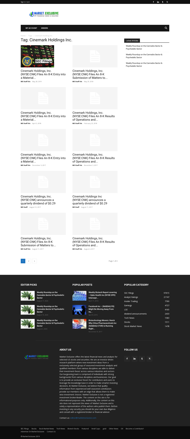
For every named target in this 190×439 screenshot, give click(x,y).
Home (23, 36)
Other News (113, 428)
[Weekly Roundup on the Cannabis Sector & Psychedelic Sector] (28, 296)
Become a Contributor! (135, 428)
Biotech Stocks (73, 428)
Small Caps (95, 428)
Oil (122, 428)
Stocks (33, 428)
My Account (31, 28)
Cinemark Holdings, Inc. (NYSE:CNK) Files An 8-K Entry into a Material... (43, 74)
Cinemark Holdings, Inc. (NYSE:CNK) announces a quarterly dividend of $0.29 (38, 200)
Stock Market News (46, 428)
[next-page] (34, 261)
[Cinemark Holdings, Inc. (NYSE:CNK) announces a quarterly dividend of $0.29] (43, 182)
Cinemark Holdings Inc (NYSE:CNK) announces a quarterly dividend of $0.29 (89, 200)
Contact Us (51, 431)
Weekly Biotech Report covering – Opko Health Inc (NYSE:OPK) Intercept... (103, 295)
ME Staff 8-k (25, 81)
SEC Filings (25, 428)
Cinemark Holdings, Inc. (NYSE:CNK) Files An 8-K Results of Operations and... (93, 116)
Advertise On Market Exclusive (32, 431)
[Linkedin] (158, 2)
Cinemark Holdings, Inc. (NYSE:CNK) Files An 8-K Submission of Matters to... (90, 74)
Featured (85, 428)
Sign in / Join (25, 2)
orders (44, 28)
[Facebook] (153, 2)
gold (104, 428)
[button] (166, 28)
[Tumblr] (163, 2)
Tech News (60, 428)
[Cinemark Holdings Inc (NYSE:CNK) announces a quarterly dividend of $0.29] (95, 182)
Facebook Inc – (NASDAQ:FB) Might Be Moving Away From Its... (101, 309)
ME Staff (24, 207)
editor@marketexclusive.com (83, 418)
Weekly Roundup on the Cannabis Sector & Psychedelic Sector (144, 47)
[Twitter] (167, 2)
